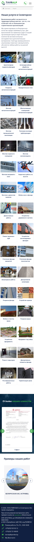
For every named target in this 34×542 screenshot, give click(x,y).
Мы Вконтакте (10, 538)
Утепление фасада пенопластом (25, 260)
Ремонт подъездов (8, 360)
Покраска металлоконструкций (8, 89)
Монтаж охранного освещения (8, 155)
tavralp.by (17, 515)
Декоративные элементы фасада (25, 361)
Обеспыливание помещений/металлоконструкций (25, 110)
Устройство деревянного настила (25, 217)
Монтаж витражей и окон (8, 175)
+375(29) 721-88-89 (11, 531)
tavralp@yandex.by (11, 535)
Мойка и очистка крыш (8, 320)
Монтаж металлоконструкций (8, 109)
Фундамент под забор (25, 339)
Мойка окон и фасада (25, 195)
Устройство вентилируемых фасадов (25, 238)
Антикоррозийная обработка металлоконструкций (25, 67)
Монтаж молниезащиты (25, 155)
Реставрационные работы (8, 382)
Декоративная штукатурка (25, 281)
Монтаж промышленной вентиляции (8, 133)
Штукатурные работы (8, 280)
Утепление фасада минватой (9, 260)
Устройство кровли (25, 300)
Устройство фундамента (8, 340)
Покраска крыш (25, 319)
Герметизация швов (25, 381)
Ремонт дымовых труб (8, 237)
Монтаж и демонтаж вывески (8, 196)
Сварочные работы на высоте (25, 175)
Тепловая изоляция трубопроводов (25, 132)
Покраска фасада (8, 300)
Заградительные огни (25, 88)
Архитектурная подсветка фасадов (8, 66)
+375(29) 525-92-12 (11, 528)
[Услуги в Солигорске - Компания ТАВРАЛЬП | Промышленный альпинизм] (9, 3)
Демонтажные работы (8, 217)
